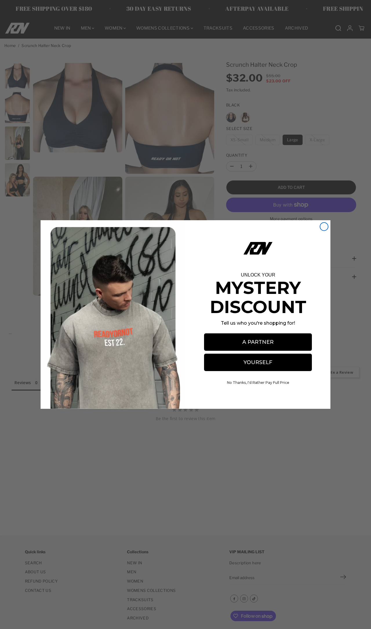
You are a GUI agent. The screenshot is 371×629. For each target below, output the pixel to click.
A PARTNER (258, 342)
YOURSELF (257, 362)
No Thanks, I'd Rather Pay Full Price (258, 382)
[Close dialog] (324, 227)
